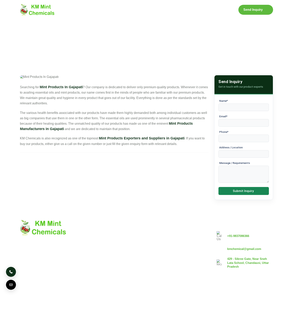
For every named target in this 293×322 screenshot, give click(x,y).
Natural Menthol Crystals (166, 240)
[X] (258, 293)
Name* (223, 100)
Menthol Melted (160, 253)
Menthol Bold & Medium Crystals (172, 247)
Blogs (165, 10)
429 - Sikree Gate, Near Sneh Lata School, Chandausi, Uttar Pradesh (248, 262)
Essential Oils (159, 267)
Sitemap (184, 10)
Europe (58, 296)
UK (44, 296)
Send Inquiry (253, 9)
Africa (126, 296)
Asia (111, 296)
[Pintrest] (247, 293)
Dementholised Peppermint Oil (171, 260)
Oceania (143, 296)
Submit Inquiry (243, 191)
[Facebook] (269, 293)
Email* (223, 116)
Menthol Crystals (161, 233)
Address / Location (231, 147)
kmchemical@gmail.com (244, 249)
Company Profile (107, 10)
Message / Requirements (234, 162)
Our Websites (115, 267)
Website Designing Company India (225, 316)
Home (82, 10)
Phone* (223, 131)
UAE (74, 296)
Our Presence (116, 260)
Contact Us (206, 10)
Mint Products (138, 10)
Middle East (93, 296)
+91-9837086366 (238, 236)
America (28, 296)
